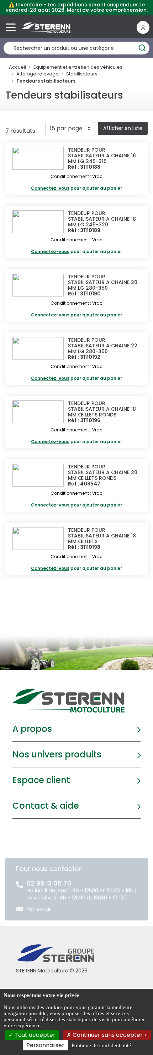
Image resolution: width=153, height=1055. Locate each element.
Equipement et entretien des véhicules (77, 67)
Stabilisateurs (81, 73)
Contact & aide (45, 806)
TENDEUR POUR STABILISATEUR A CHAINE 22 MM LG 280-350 (102, 345)
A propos (32, 729)
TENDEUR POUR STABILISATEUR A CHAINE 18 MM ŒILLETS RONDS (102, 409)
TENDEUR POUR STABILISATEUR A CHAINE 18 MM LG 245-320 (102, 219)
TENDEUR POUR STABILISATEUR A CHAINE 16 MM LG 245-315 (102, 155)
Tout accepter (34, 1035)
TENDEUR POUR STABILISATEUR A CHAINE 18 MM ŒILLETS (102, 535)
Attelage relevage (37, 73)
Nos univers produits (56, 754)
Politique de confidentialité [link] (101, 1045)
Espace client (41, 780)
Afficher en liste (122, 128)
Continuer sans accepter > (109, 1035)
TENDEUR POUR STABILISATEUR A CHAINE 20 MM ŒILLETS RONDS (102, 472)
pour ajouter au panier (76, 188)
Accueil (17, 67)
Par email (38, 909)
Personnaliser (45, 1045)
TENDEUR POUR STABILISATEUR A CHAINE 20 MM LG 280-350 (102, 282)
